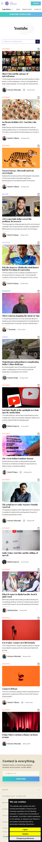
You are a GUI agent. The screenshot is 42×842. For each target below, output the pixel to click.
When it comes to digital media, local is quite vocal (19, 595)
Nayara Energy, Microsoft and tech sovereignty (18, 171)
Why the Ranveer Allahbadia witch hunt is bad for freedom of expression (20, 268)
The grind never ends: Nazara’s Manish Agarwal (20, 505)
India (18, 9)
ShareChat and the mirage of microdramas (15, 75)
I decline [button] (25, 834)
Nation (5, 194)
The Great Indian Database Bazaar (17, 458)
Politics (6, 242)
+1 (24, 90)
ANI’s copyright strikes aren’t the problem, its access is (17, 220)
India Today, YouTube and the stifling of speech (20, 554)
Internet (6, 49)
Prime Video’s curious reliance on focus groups (20, 735)
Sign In (36, 3)
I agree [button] (25, 829)
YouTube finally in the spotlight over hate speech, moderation (20, 411)
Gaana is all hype (9, 688)
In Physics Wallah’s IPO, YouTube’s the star (19, 123)
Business (6, 291)
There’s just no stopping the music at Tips (20, 316)
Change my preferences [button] (25, 838)
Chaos (5, 337)
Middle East (27, 9)
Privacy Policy (7, 832)
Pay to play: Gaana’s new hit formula (18, 642)
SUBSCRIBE (21, 779)
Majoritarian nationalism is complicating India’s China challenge (20, 363)
